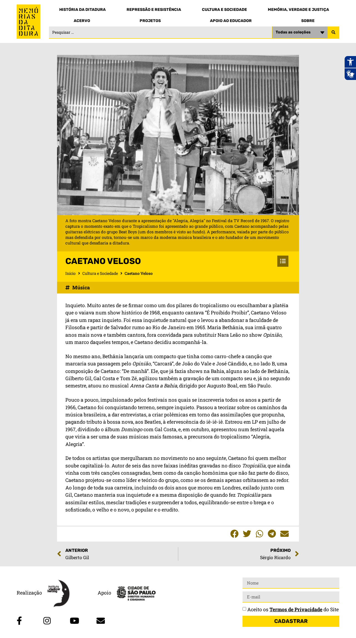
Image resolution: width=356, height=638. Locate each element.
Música (81, 287)
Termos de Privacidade (296, 609)
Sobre (308, 20)
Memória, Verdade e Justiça (298, 9)
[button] (234, 534)
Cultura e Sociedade (224, 9)
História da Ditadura (82, 9)
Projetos (150, 20)
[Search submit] (333, 32)
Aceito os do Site (293, 609)
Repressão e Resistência (154, 9)
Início (70, 273)
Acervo (82, 20)
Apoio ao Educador (231, 20)
